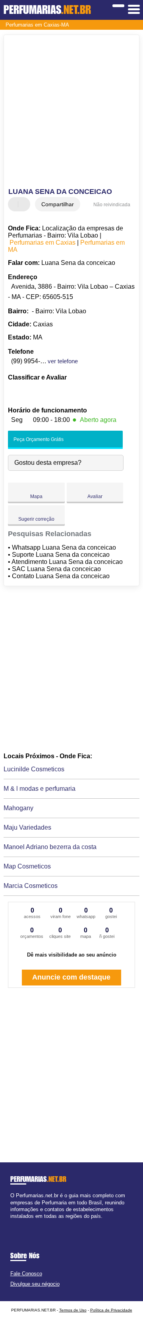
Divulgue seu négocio (35, 1284)
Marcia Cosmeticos (31, 885)
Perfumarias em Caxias (42, 242)
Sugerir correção (36, 519)
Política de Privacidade (111, 1310)
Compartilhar (57, 204)
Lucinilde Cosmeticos (34, 769)
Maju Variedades (27, 827)
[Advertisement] (71, 112)
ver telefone (63, 361)
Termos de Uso (73, 1310)
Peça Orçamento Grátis (38, 439)
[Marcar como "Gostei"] (15, 204)
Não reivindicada (111, 204)
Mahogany (18, 808)
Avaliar (94, 496)
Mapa (36, 496)
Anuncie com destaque (71, 977)
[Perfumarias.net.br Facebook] (12, 1223)
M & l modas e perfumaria (39, 788)
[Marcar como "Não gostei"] (25, 204)
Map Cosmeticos (27, 866)
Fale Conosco (26, 1274)
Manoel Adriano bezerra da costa (50, 847)
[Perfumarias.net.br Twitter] (15, 1223)
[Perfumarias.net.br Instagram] (19, 1223)
